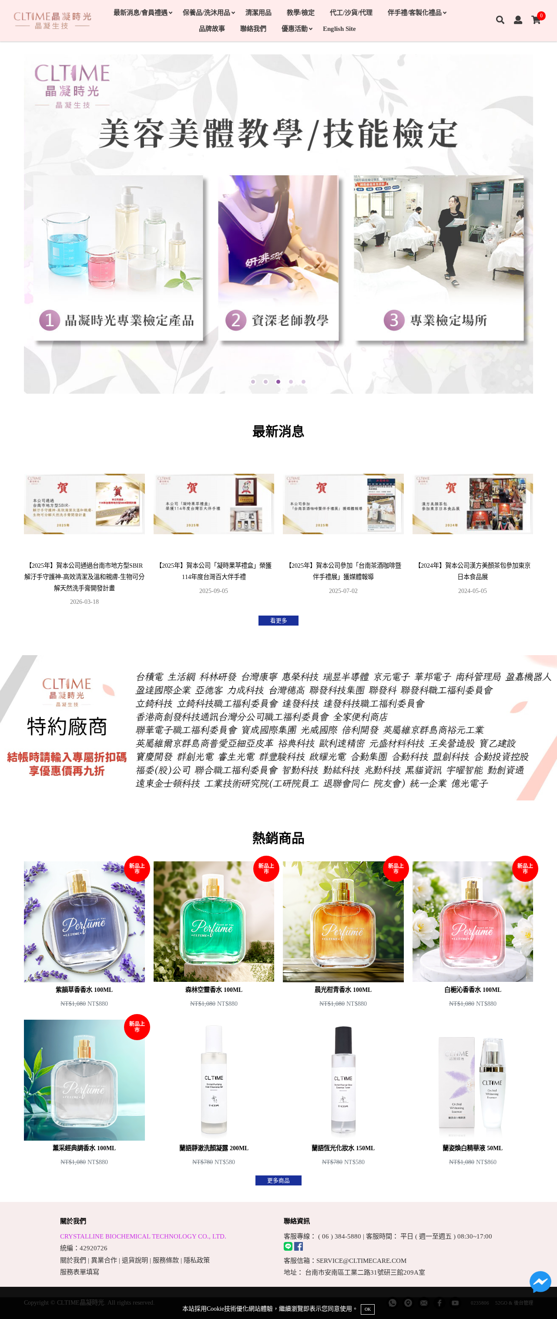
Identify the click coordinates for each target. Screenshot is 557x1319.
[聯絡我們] (540, 1284)
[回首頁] (52, 20)
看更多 (278, 620)
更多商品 (278, 1180)
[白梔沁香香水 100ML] (473, 936)
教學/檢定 (301, 12)
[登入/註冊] (518, 20)
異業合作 (104, 1260)
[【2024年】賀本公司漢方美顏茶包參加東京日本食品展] (473, 529)
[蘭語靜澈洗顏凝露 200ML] (214, 1094)
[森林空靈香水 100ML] (214, 936)
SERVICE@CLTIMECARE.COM (361, 1260)
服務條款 (166, 1260)
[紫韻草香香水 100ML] (84, 936)
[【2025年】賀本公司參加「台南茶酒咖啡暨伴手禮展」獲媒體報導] (343, 529)
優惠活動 (295, 28)
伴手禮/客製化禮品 (415, 12)
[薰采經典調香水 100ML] (84, 1094)
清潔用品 (258, 12)
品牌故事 (212, 28)
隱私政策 (197, 1260)
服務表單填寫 (79, 1271)
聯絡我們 (253, 28)
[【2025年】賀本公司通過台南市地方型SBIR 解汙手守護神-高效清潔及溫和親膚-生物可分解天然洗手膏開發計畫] (84, 529)
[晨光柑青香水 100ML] (343, 936)
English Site (339, 28)
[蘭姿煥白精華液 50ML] (473, 1094)
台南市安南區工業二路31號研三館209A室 (365, 1272)
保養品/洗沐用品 (206, 12)
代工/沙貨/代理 (351, 12)
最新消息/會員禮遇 (141, 12)
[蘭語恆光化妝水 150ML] (343, 1094)
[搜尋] (500, 20)
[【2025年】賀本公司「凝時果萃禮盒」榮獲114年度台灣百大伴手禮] (214, 529)
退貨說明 (135, 1260)
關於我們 (73, 1260)
